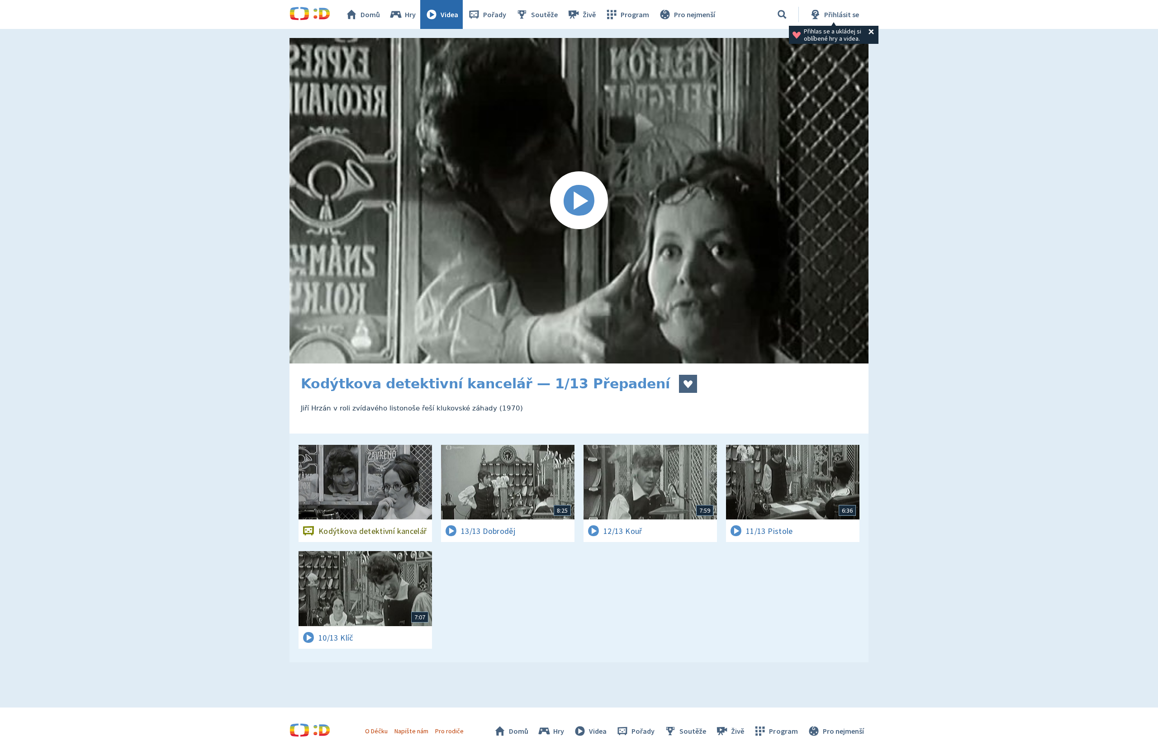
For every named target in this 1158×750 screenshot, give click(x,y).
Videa (449, 14)
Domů (370, 14)
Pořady (494, 14)
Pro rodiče (449, 731)
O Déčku (376, 731)
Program (635, 14)
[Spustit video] (579, 200)
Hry (410, 14)
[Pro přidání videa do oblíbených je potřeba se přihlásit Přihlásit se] (688, 384)
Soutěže (544, 14)
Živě (589, 14)
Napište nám (411, 731)
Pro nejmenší (694, 14)
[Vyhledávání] (782, 14)
